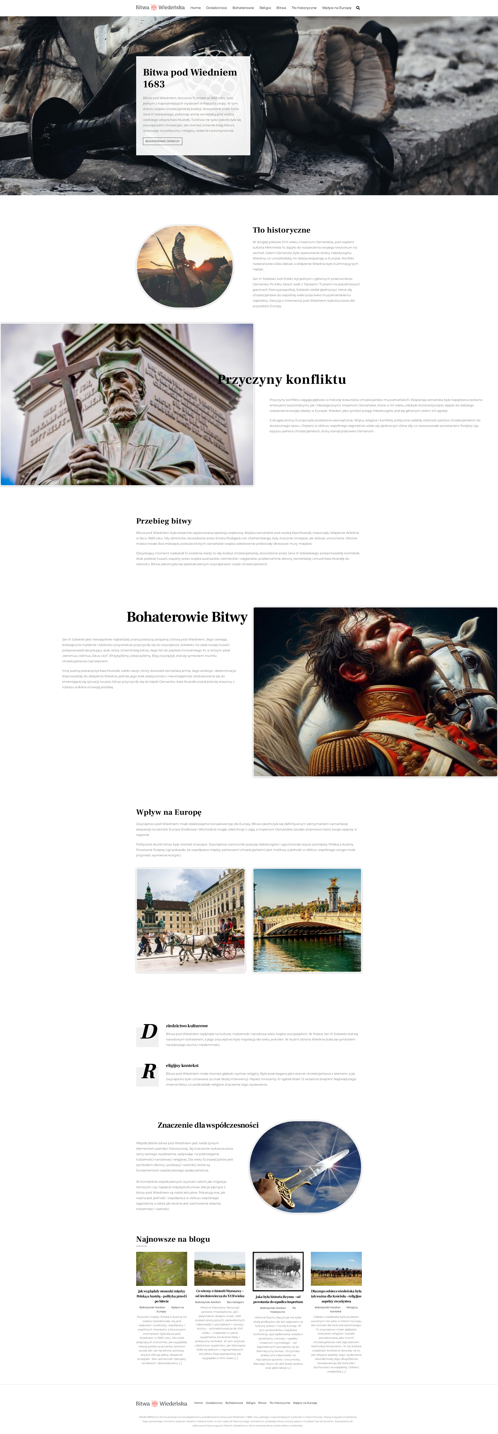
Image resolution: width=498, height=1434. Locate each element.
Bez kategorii (235, 1302)
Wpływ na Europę (336, 8)
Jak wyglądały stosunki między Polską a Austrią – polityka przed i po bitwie (162, 1296)
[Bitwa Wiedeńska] (160, 8)
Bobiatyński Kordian (152, 1307)
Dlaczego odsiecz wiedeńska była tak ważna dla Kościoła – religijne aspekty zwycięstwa (336, 1296)
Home (195, 8)
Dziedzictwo (216, 8)
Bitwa (281, 8)
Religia (265, 8)
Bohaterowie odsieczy (163, 141)
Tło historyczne (304, 8)
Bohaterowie (243, 8)
